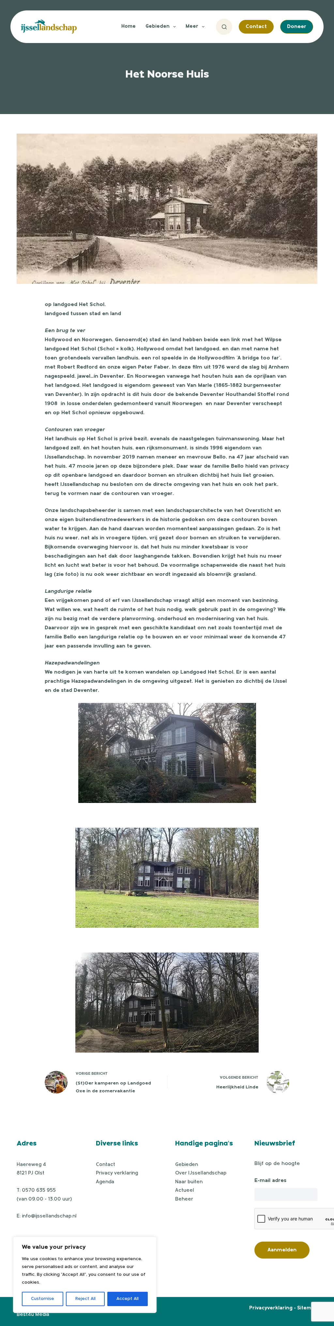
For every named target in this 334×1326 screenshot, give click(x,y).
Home (128, 26)
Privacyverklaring (271, 1308)
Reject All (85, 1298)
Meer (192, 26)
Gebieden (157, 26)
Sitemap (307, 1308)
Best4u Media (33, 1314)
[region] (85, 1275)
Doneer (296, 26)
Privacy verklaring (117, 1173)
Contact (256, 26)
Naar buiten (189, 1182)
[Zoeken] (224, 27)
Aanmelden (281, 1250)
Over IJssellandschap (200, 1173)
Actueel (184, 1190)
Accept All (127, 1298)
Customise (42, 1298)
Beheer (184, 1199)
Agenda (105, 1182)
